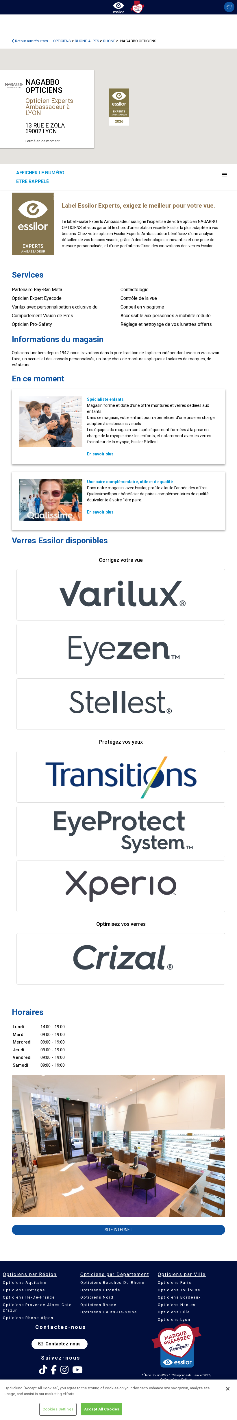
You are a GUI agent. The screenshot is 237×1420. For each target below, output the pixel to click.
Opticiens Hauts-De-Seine (108, 1312)
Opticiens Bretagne (24, 1290)
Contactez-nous (63, 1344)
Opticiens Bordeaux (179, 1297)
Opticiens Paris (174, 1282)
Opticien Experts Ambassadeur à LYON (49, 107)
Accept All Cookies (101, 1409)
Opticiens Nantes (177, 1305)
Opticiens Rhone (98, 1305)
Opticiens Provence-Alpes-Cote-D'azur (38, 1308)
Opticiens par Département (114, 1274)
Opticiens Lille (174, 1312)
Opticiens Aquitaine (25, 1282)
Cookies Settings (57, 1409)
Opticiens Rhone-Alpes (28, 1318)
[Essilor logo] (118, 6)
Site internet (118, 1229)
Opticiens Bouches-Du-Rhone (112, 1282)
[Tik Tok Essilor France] (43, 1370)
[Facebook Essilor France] (53, 1370)
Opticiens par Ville (182, 1274)
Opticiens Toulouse (179, 1290)
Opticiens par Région (30, 1274)
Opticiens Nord (97, 1297)
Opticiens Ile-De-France (29, 1297)
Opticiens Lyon (174, 1319)
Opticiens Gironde (100, 1290)
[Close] (227, 1388)
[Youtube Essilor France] (77, 1370)
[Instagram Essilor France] (64, 1370)
